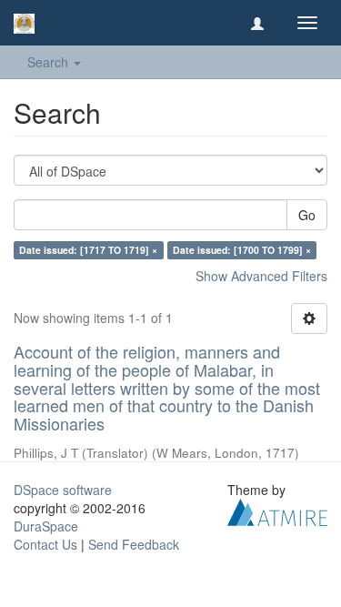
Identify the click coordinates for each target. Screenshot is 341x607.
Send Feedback (133, 544)
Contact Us (45, 544)
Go (307, 215)
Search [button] (49, 62)
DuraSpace (46, 526)
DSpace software (63, 490)
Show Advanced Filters (261, 276)
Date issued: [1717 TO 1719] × (88, 250)
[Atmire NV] (277, 510)
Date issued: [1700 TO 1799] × (242, 250)
